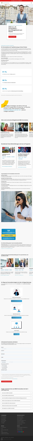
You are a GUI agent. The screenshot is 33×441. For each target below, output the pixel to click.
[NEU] (8, 152)
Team (2, 428)
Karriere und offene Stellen (4, 429)
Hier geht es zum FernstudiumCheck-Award (6, 248)
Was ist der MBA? (18, 132)
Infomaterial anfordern (20, 416)
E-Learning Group (3, 427)
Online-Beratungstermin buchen (16, 317)
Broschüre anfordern (12, 36)
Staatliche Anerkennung (4, 432)
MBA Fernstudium (3, 416)
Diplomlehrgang (3, 419)
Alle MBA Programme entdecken (5, 275)
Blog (1, 431)
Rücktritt (12, 437)
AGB (9, 437)
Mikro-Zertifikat (3, 421)
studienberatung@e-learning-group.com (22, 427)
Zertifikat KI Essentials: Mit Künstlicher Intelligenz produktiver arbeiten (23, 154)
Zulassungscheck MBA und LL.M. (21, 420)
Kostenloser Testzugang (20, 421)
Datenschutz (7, 437)
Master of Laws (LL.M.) (19, 268)
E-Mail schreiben (16, 334)
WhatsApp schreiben (19, 429)
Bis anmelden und (16, 0)
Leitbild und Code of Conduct (5, 433)
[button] (2, 439)
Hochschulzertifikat (3, 420)
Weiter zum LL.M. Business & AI (19, 275)
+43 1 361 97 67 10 (19, 428)
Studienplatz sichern (19, 424)
